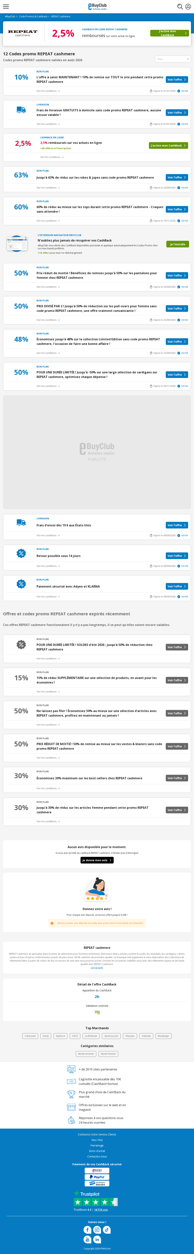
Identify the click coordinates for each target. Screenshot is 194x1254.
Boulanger (163, 1036)
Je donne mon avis (94, 860)
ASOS (75, 1036)
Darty (46, 1036)
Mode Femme (108, 1053)
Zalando (146, 1036)
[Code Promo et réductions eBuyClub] (97, 6)
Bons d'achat (97, 1151)
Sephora (60, 1036)
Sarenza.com (111, 1036)
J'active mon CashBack (167, 33)
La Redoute (91, 1036)
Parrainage (97, 1145)
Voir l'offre (175, 79)
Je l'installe (177, 244)
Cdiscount (30, 1036)
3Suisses (130, 1036)
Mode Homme (86, 1053)
